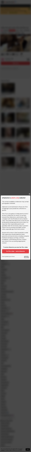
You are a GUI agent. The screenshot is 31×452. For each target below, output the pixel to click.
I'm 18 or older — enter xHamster (15, 251)
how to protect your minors (8, 256)
